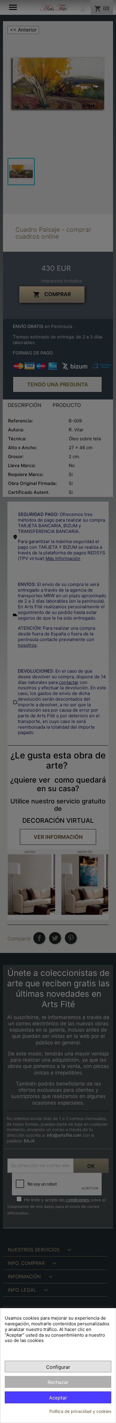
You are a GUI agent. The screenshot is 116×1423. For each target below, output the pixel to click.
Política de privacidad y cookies (80, 1411)
